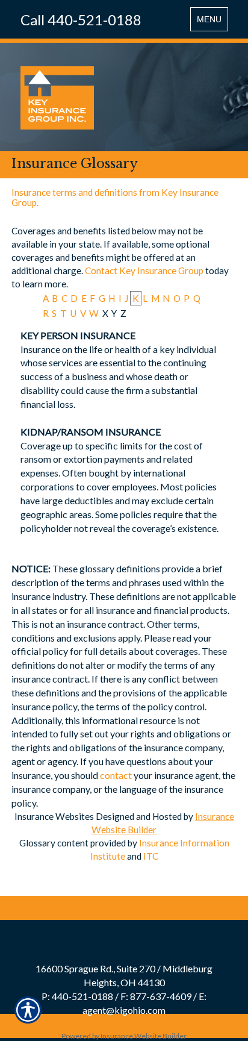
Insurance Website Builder (144, 1035)
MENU (212, 22)
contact (116, 775)
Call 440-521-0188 (80, 19)
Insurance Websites (54, 816)
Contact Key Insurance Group (144, 270)
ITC (150, 856)
